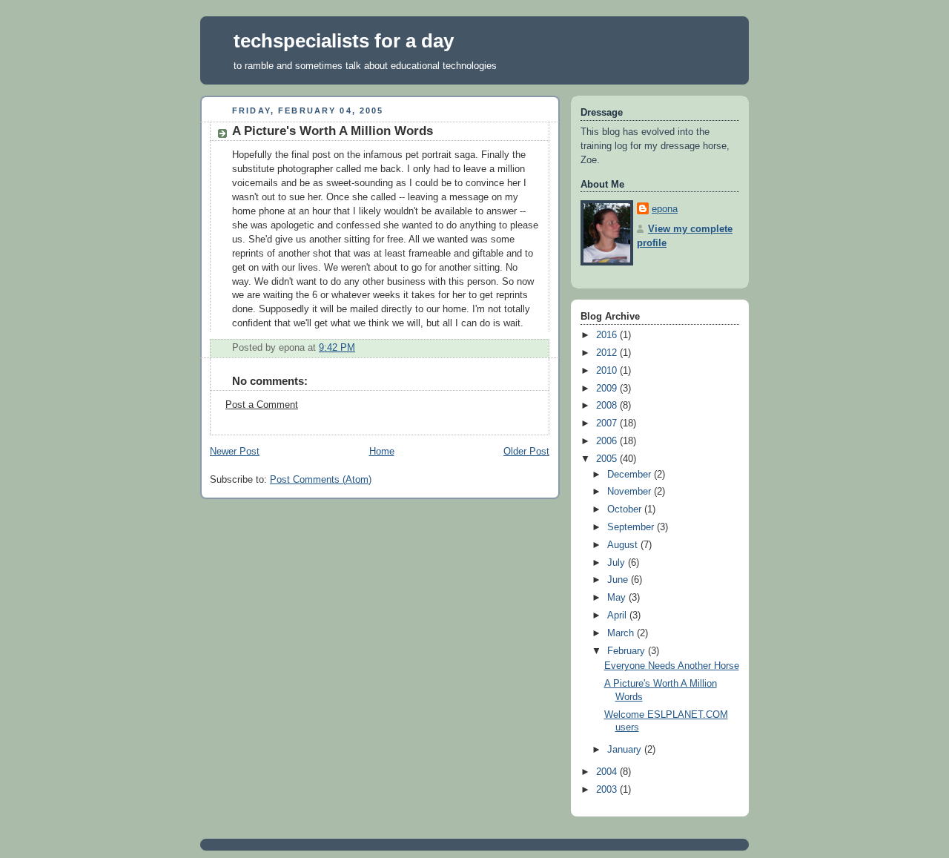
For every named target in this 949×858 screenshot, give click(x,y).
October (625, 509)
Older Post (526, 451)
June (619, 580)
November (630, 491)
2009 (608, 388)
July (617, 563)
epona (665, 209)
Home (381, 451)
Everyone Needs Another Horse (671, 666)
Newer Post (234, 451)
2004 (608, 772)
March (622, 633)
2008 (608, 405)
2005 (608, 459)
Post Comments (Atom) (320, 480)
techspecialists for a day (344, 41)
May (618, 598)
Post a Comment (261, 405)
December (630, 474)
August (624, 545)
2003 (608, 790)
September (632, 527)
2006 (608, 441)
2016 (608, 335)
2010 (608, 371)
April (618, 615)
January (625, 750)
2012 (608, 353)
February (627, 651)
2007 (608, 423)
